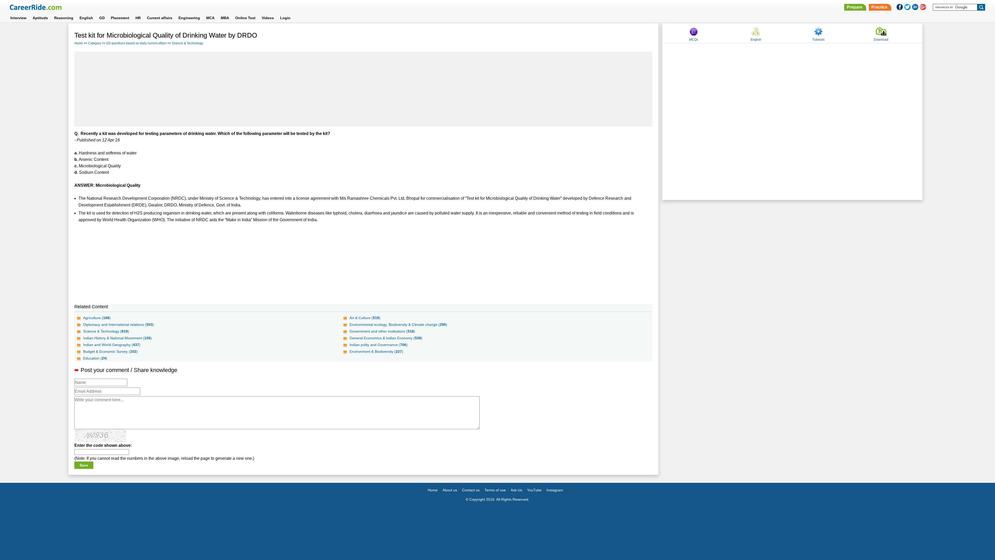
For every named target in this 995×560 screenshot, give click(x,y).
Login (285, 18)
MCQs (693, 39)
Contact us (471, 490)
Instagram (554, 490)
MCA (210, 18)
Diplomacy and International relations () (118, 324)
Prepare (854, 7)
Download (881, 39)
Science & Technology (187, 43)
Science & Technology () (106, 331)
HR (138, 18)
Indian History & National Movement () (117, 338)
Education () (95, 358)
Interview (18, 18)
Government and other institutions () (382, 331)
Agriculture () (97, 318)
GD (102, 18)
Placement (120, 18)
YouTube (534, 490)
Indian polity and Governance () (379, 345)
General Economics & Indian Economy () (386, 338)
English (86, 18)
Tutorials (818, 39)
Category (94, 43)
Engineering (189, 18)
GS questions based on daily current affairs (136, 43)
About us (450, 490)
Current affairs (159, 18)
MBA (225, 18)
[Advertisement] (363, 89)
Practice (879, 7)
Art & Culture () (365, 318)
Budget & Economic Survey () (110, 351)
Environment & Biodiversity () (376, 351)
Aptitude (40, 18)
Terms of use (495, 490)
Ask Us (516, 490)
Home (78, 43)
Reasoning (63, 18)
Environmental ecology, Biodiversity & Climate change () (398, 324)
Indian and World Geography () (111, 345)
